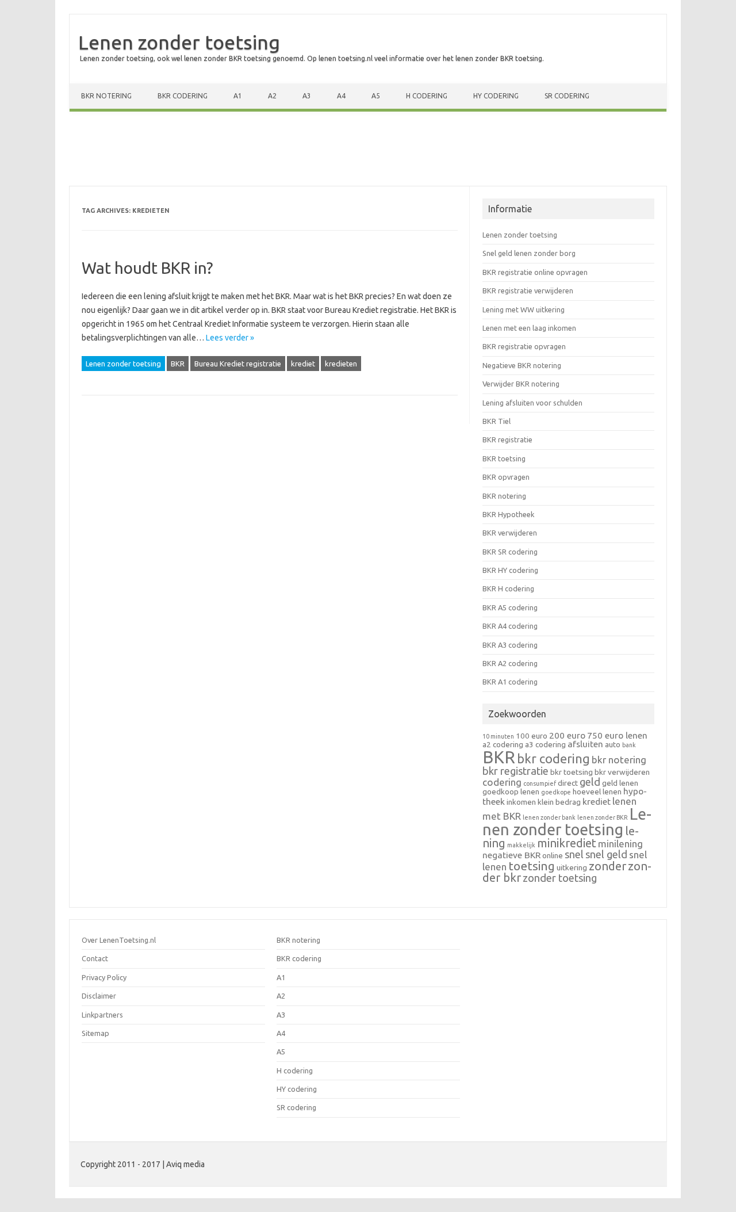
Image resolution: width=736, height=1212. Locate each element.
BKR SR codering (510, 552)
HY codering (496, 96)
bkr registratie (515, 771)
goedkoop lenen (510, 791)
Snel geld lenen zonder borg (529, 253)
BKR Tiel (496, 421)
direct (568, 782)
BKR (178, 364)
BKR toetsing (504, 458)
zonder (607, 866)
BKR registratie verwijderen (527, 290)
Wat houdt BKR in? (147, 268)
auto (612, 744)
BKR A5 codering (510, 607)
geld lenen (620, 782)
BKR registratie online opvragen (535, 272)
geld (590, 781)
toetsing (531, 866)
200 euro (567, 735)
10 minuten (498, 736)
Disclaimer (99, 996)
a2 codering (502, 744)
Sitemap (95, 1033)
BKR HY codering (510, 570)
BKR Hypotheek (508, 514)
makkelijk (521, 845)
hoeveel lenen (597, 791)
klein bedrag (559, 801)
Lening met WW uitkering (523, 309)
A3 (306, 96)
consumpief (539, 783)
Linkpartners (102, 1015)
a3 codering (545, 744)
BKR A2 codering (510, 663)
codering (502, 782)
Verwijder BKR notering (520, 384)
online (552, 855)
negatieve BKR (511, 855)
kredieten (341, 364)
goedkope (556, 792)
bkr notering (619, 759)
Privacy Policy (104, 977)
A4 (341, 96)
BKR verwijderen (509, 533)
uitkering (572, 867)
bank (629, 744)
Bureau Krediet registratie (237, 364)
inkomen (521, 801)
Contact (95, 958)
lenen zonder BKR (602, 817)
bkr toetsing (571, 772)
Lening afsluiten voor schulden (532, 403)
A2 (272, 96)
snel (574, 854)
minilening (620, 843)
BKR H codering (508, 588)
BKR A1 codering (510, 682)
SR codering (567, 96)
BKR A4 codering (510, 626)
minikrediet (566, 843)
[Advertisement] (368, 151)
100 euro (531, 735)
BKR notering (106, 96)
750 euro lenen (617, 735)
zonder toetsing (560, 878)
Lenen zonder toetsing (179, 42)
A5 (375, 96)
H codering (426, 96)
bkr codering (553, 759)
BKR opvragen (506, 477)
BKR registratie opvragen (524, 346)
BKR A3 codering (510, 645)
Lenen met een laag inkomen (529, 328)
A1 (237, 96)
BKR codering (183, 96)
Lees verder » (230, 337)
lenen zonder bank (549, 817)
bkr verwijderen (622, 772)
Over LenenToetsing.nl (119, 940)
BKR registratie (507, 439)
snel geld (606, 854)
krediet (303, 364)
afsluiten (585, 744)
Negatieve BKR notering (521, 365)
